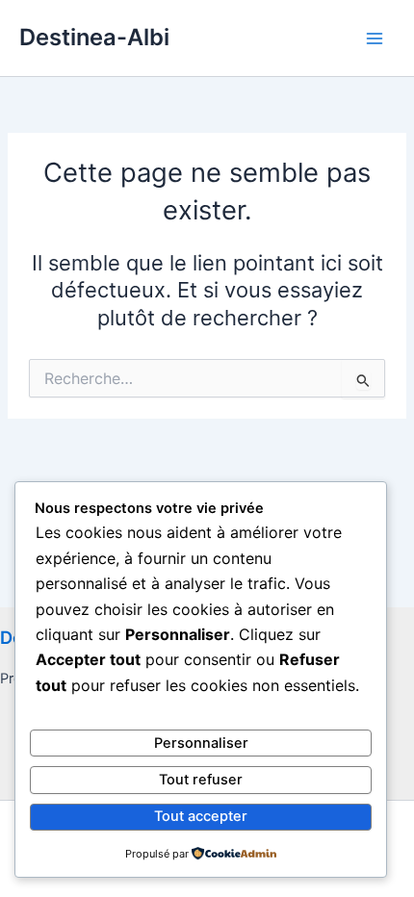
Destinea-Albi (94, 37)
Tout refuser (201, 779)
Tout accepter (200, 816)
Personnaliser (201, 743)
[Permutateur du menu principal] (374, 38)
